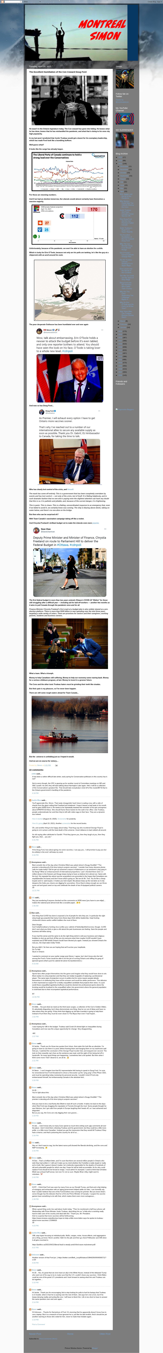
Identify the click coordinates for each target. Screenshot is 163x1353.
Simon (34, 1004)
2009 (120, 366)
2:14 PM (35, 1302)
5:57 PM (35, 1247)
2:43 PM (35, 1177)
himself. (70, 489)
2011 (120, 359)
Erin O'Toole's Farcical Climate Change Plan (127, 255)
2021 (120, 164)
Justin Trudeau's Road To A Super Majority (126, 230)
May (122, 188)
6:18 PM (35, 793)
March (123, 321)
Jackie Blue (36, 800)
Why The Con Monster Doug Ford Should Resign (126, 247)
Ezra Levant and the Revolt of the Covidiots (126, 270)
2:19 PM (35, 1320)
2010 (120, 363)
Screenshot (62, 819)
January (123, 327)
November (124, 169)
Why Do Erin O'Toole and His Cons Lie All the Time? (127, 305)
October (123, 173)
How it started (37, 819)
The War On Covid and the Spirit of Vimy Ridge (127, 277)
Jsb (33, 898)
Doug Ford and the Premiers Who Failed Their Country (126, 285)
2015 (120, 347)
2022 (120, 160)
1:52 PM (35, 1017)
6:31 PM (35, 840)
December (124, 166)
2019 (120, 334)
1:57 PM (35, 1036)
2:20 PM (35, 1080)
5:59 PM (35, 1263)
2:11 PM (35, 1061)
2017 (120, 341)
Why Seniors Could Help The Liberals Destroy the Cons (127, 204)
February (124, 324)
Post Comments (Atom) (48, 1339)
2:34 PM (35, 1135)
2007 (120, 372)
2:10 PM (35, 1283)
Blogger (95, 1348)
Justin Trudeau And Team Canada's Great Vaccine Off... (127, 213)
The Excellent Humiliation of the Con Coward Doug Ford (127, 238)
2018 (120, 338)
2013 (120, 353)
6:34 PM (35, 855)
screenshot (66, 823)
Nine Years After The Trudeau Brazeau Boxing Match (127, 314)
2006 (120, 375)
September (124, 176)
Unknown (35, 1255)
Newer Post (35, 1334)
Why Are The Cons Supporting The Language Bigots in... (126, 295)
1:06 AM (35, 906)
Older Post (105, 1334)
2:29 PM (35, 1116)
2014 (120, 350)
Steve (34, 847)
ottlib (34, 774)
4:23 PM (35, 1226)
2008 (120, 369)
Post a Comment (38, 1324)
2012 (120, 356)
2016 (120, 344)
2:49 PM (35, 1199)
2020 (120, 331)
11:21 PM (35, 890)
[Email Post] (56, 765)
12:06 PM (35, 997)
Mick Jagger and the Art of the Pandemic (126, 196)
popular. (95, 523)
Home (70, 1334)
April (122, 191)
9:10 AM (35, 964)
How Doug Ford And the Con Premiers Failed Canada (127, 222)
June (122, 185)
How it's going (37, 823)
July (122, 182)
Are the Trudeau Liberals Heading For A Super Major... (126, 263)
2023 (120, 157)
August (123, 179)
